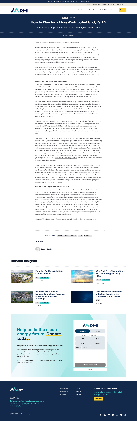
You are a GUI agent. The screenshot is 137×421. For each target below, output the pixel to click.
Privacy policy (25, 414)
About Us (87, 4)
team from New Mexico (44, 84)
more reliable (80, 89)
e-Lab (80, 235)
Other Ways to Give (26, 362)
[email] (100, 415)
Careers (105, 4)
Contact (78, 394)
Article (64, 17)
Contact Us (111, 4)
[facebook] (113, 415)
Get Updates (119, 4)
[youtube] (109, 415)
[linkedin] (105, 415)
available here (66, 214)
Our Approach (82, 10)
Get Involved (113, 10)
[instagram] (117, 415)
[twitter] (125, 415)
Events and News (95, 4)
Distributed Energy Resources (67, 235)
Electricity (87, 235)
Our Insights (103, 10)
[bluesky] (121, 415)
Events (78, 388)
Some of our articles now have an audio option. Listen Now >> (68, 1)
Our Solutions (93, 10)
